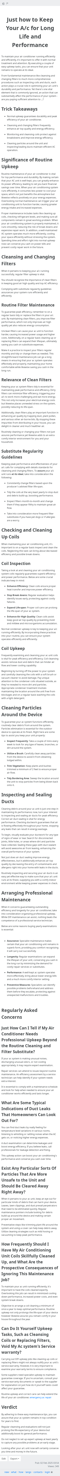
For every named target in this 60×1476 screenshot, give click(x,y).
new (6, 1472)
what (13, 1472)
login (47, 1472)
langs (28, 1472)
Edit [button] (4, 1458)
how (21, 1472)
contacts (38, 1472)
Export (13, 1458)
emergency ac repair (40, 1397)
